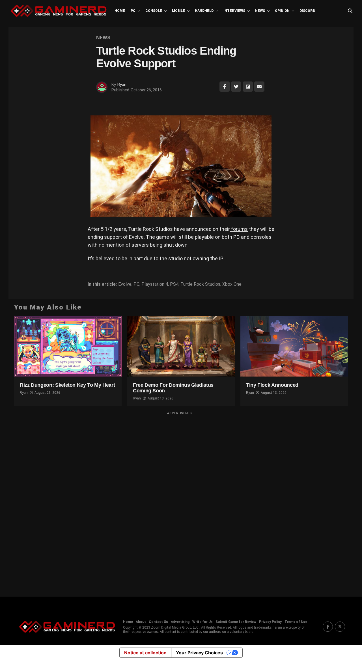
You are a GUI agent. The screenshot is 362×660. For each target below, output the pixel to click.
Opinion (282, 11)
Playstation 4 (154, 284)
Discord (307, 11)
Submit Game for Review (236, 622)
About (141, 622)
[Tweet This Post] (236, 86)
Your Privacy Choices (199, 652)
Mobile (178, 11)
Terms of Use (296, 622)
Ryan (121, 84)
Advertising (180, 622)
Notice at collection (145, 652)
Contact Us (158, 622)
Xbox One (232, 284)
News (260, 11)
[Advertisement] (181, 500)
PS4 (174, 284)
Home (120, 11)
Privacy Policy (270, 622)
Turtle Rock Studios (200, 284)
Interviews (234, 11)
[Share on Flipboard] (248, 86)
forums (239, 229)
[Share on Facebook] (224, 86)
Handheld (204, 11)
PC (133, 11)
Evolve (125, 284)
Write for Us (202, 622)
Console (153, 11)
